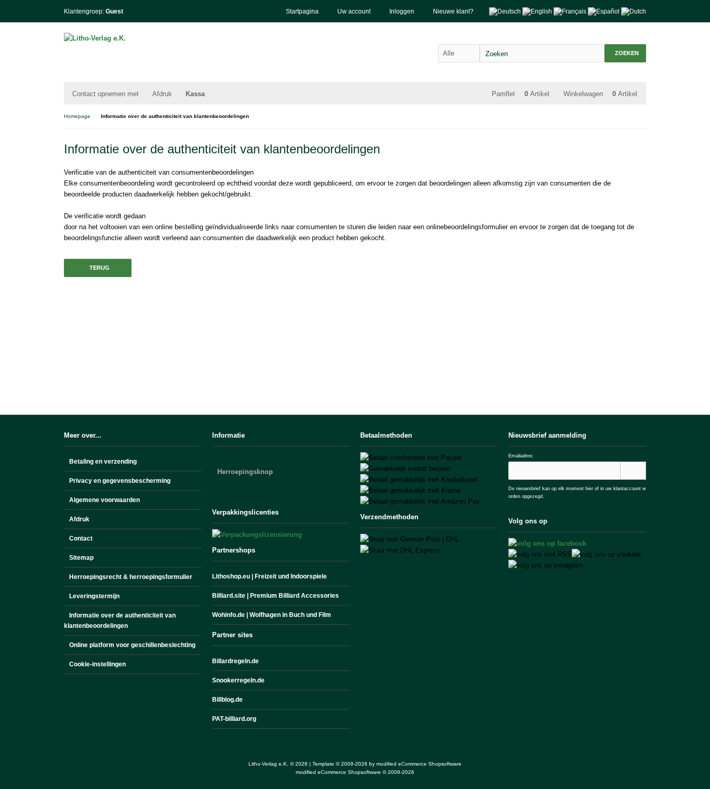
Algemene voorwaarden (104, 500)
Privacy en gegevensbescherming (119, 480)
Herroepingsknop (245, 472)
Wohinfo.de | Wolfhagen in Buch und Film (271, 615)
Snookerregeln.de (238, 680)
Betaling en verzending (103, 461)
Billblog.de (227, 699)
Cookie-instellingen (97, 664)
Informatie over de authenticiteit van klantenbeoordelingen (120, 620)
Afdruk (162, 94)
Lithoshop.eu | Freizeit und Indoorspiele (269, 576)
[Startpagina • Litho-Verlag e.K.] (133, 38)
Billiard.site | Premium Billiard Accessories (275, 595)
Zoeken (625, 53)
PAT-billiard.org (234, 718)
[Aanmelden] (633, 470)
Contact (81, 538)
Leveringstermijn (94, 596)
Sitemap (81, 557)
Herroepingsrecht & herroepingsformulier (130, 577)
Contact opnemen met (105, 94)
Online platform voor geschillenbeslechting (132, 645)
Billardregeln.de (235, 661)
